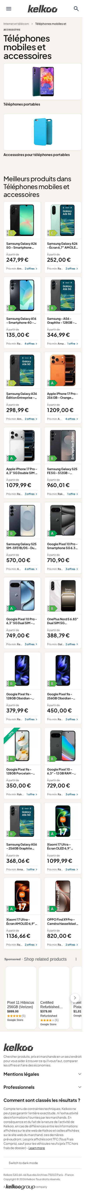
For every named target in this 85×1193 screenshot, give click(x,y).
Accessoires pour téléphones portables (36, 154)
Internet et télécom (16, 23)
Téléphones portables (21, 104)
